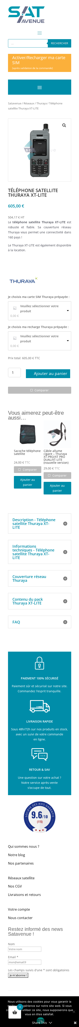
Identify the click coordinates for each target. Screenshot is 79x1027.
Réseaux (29, 103)
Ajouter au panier (50, 373)
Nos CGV (15, 886)
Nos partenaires (21, 863)
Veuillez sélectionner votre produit (39, 308)
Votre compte (19, 909)
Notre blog (16, 855)
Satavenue (14, 103)
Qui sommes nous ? (23, 846)
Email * (13, 957)
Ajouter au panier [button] (27, 482)
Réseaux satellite (21, 878)
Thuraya (41, 103)
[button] (64, 125)
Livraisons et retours (24, 894)
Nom (11, 944)
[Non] (74, 1012)
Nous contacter (20, 917)
